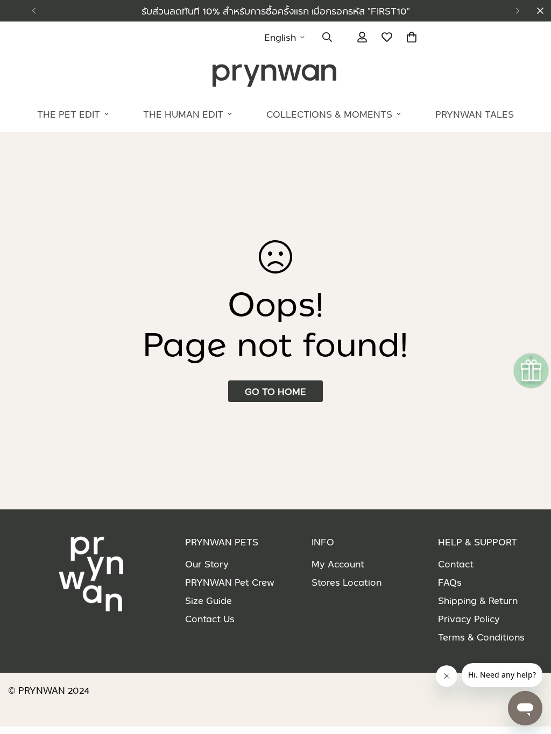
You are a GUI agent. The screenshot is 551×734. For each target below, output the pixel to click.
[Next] (517, 10)
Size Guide (208, 600)
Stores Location (347, 581)
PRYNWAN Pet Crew (229, 581)
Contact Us (210, 618)
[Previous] (34, 10)
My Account (338, 563)
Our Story (207, 563)
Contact (456, 563)
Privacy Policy (469, 618)
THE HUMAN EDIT (183, 113)
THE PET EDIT (68, 113)
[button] (411, 37)
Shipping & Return (478, 600)
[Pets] (275, 75)
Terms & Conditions (481, 636)
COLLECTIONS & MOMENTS (329, 113)
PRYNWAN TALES (474, 113)
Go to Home (275, 391)
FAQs (450, 581)
